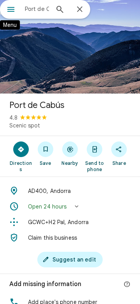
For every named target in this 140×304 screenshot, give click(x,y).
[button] (70, 206)
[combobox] (37, 9)
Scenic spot (24, 125)
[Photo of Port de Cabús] (70, 47)
